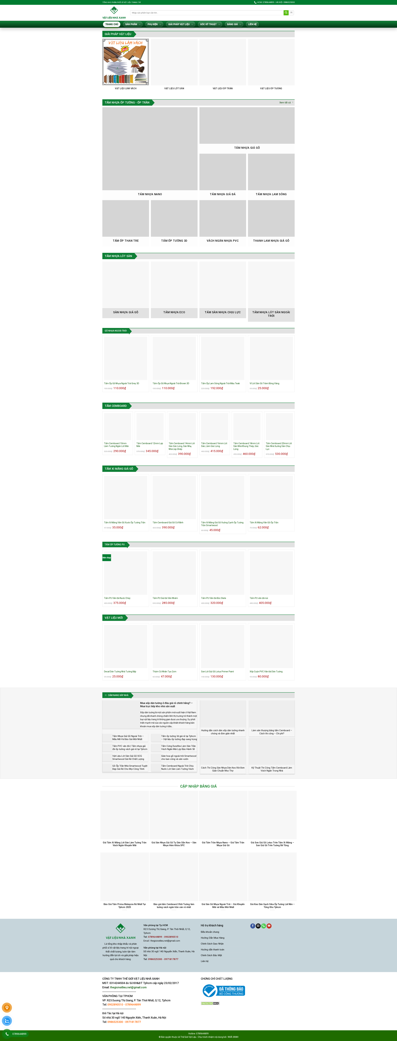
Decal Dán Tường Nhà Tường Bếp (120, 671)
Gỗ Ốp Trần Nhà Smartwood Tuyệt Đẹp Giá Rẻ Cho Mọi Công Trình (129, 767)
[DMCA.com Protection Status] (210, 1003)
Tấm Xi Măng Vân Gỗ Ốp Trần (264, 522)
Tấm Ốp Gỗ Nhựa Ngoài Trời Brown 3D (171, 383)
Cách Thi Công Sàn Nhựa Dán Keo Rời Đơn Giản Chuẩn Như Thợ (223, 769)
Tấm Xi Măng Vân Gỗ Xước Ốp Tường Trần (124, 522)
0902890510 (115, 1004)
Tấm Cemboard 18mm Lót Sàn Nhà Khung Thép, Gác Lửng (246, 446)
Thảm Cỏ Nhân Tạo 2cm (164, 671)
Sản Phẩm (131, 24)
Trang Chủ (111, 24)
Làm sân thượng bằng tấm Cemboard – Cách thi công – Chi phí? (272, 732)
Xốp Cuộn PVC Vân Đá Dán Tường (266, 671)
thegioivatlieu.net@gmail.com (165, 941)
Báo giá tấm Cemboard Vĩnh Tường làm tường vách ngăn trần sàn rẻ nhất (174, 905)
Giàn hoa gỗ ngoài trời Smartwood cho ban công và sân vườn (178, 757)
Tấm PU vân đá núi (259, 598)
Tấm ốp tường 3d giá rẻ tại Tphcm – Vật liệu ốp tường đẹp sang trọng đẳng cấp (179, 739)
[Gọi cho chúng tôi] (263, 926)
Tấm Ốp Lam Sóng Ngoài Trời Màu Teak (220, 383)
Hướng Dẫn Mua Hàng (212, 937)
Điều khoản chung (210, 932)
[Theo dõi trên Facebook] (252, 926)
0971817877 (133, 1021)
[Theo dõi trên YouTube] (269, 926)
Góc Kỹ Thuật (208, 24)
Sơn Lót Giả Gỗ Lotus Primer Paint (217, 671)
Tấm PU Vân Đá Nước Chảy (117, 598)
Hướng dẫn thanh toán (212, 949)
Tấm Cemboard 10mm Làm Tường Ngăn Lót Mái (116, 444)
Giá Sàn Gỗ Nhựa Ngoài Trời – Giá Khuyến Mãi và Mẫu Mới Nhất (223, 905)
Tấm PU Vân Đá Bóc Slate (213, 598)
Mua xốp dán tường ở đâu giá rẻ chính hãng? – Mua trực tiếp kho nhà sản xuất (166, 705)
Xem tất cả (285, 102)
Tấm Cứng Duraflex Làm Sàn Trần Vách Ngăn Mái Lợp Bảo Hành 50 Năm (178, 749)
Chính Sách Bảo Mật (211, 955)
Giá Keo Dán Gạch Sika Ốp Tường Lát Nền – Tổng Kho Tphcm (272, 905)
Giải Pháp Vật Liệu (179, 24)
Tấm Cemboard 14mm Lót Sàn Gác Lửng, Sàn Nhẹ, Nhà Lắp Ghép (182, 446)
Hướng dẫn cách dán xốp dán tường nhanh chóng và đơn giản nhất (223, 732)
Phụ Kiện (153, 24)
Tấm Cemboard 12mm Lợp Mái (149, 444)
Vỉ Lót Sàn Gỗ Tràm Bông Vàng (264, 383)
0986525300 (115, 1021)
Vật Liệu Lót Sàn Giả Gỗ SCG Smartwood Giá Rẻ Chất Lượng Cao (128, 759)
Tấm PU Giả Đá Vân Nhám (165, 598)
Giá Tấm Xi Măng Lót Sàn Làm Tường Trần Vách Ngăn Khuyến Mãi (124, 844)
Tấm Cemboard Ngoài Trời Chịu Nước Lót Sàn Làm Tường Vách (177, 767)
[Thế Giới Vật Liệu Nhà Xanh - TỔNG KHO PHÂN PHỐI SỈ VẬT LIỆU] (114, 13)
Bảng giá (232, 24)
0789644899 (133, 1004)
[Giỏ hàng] (291, 12)
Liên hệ (252, 24)
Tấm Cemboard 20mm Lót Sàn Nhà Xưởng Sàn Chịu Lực (279, 446)
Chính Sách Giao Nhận (212, 943)
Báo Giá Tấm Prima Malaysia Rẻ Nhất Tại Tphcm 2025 (125, 905)
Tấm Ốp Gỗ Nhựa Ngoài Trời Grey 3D (121, 383)
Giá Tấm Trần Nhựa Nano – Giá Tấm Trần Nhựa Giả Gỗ (223, 844)
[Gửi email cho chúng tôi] (258, 926)
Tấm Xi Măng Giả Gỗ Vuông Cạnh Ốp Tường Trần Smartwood (222, 524)
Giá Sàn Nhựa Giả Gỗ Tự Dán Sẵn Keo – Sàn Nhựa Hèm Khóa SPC (174, 844)
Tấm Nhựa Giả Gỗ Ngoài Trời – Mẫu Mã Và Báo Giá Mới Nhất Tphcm (128, 739)
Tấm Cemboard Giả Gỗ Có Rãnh (168, 522)
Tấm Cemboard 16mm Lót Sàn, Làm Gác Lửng (214, 444)
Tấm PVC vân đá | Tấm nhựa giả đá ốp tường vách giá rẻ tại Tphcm (129, 748)
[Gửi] (286, 12)
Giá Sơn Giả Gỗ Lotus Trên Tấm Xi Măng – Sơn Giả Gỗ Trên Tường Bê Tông (272, 844)
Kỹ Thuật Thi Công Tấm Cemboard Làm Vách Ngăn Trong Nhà (272, 769)
